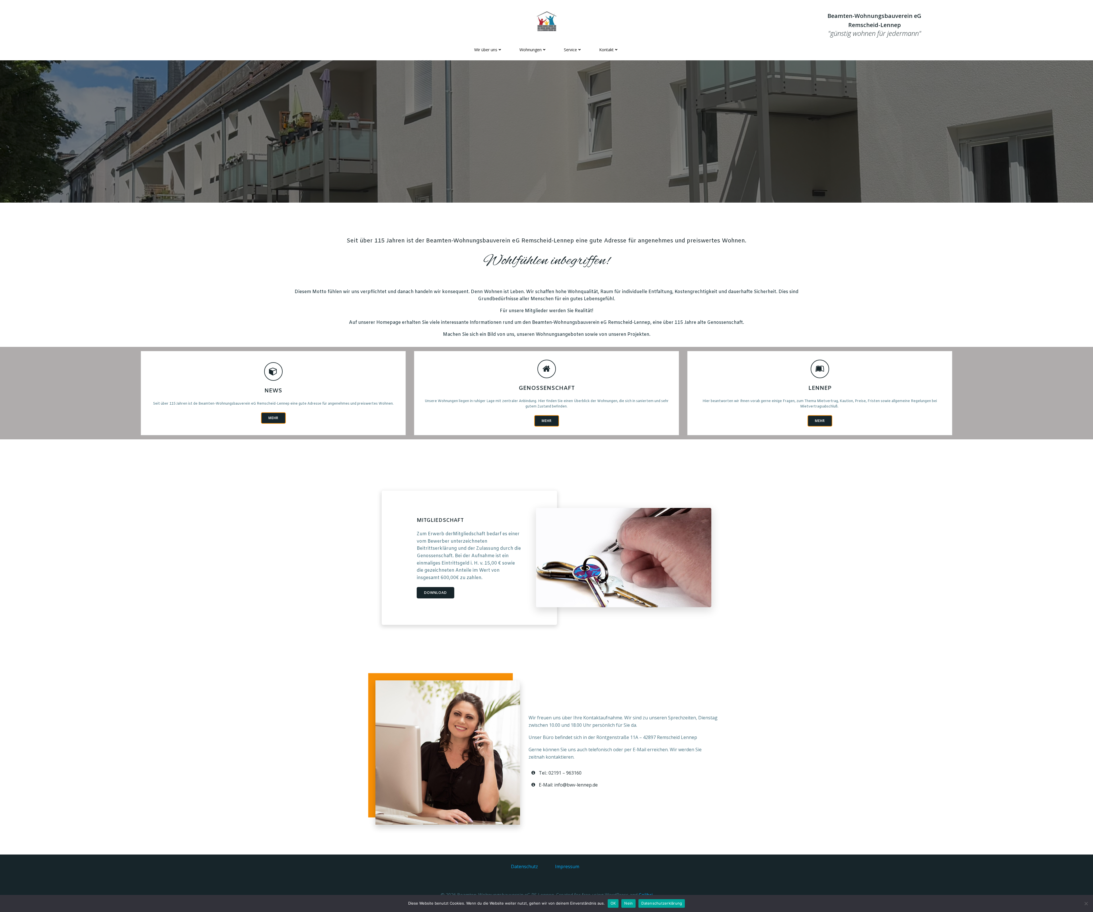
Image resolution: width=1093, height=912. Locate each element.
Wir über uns (485, 49)
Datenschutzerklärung (661, 903)
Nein (628, 903)
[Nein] (1086, 903)
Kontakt (606, 49)
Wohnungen (530, 49)
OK (613, 903)
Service (570, 49)
